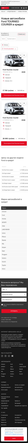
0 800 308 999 (6, 319)
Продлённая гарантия (21, 405)
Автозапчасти (18, 387)
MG (3, 243)
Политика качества (20, 420)
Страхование (4, 405)
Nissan (4, 247)
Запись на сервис (20, 385)
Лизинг (17, 396)
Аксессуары (4, 389)
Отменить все (21, 34)
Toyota (4, 265)
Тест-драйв (4, 408)
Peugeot (4, 254)
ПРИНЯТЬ (14, 438)
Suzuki (4, 261)
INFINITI (4, 222)
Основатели (18, 415)
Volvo (3, 269)
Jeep (3, 226)
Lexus (3, 233)
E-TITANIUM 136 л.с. (8, 120)
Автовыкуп (18, 403)
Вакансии (3, 422)
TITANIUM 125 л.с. (8, 72)
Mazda (4, 240)
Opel (3, 251)
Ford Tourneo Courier (10, 70)
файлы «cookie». (9, 432)
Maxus (4, 236)
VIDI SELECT (4, 403)
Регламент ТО (5, 385)
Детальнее (3, 4)
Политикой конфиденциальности (14, 434)
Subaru (4, 258)
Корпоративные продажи (5, 397)
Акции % (3, 417)
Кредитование (5, 400)
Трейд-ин (17, 400)
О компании (4, 415)
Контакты (3, 424)
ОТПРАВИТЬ (14, 311)
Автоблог (17, 417)
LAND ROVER (5, 229)
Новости (3, 420)
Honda (4, 218)
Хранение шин (19, 389)
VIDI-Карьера (18, 422)
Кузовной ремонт (6, 387)
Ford (3, 215)
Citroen (4, 211)
